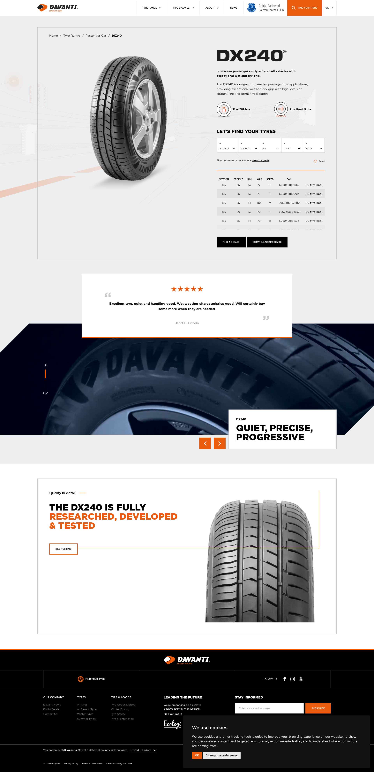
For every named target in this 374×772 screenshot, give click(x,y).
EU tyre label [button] (314, 184)
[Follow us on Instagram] (292, 679)
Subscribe (318, 708)
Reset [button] (322, 161)
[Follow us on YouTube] (300, 679)
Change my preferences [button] (222, 755)
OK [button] (197, 755)
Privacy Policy (71, 763)
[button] (267, 242)
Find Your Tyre (95, 679)
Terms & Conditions (92, 763)
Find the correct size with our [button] (243, 160)
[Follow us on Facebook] (284, 679)
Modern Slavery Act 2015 (119, 763)
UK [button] (327, 7)
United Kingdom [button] (141, 750)
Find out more (173, 714)
